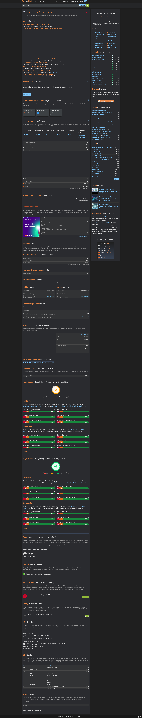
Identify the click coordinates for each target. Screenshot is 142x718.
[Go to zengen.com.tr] (53, 12)
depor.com (95, 70)
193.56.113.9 (95, 162)
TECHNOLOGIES (80, 1)
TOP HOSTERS (56, 1)
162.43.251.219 (96, 153)
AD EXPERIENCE (63, 1)
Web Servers (28, 110)
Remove (97, 226)
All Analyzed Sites (62, 716)
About (78, 716)
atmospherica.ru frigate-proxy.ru (102, 121)
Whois (29, 694)
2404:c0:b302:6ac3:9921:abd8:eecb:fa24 (104, 157)
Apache (28, 113)
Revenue (29, 243)
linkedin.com (111, 41)
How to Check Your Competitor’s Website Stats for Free (108, 206)
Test (87, 616)
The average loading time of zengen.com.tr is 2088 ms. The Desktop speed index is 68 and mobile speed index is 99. (55, 371)
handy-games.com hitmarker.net (102, 125)
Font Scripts (41, 110)
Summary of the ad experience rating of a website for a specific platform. (43, 283)
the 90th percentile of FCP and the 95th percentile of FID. (69, 406)
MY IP (86, 1)
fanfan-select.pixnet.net (99, 82)
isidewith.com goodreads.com (102, 113)
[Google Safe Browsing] (24, 574)
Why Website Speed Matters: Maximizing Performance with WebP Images (108, 191)
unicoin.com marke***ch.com (101, 137)
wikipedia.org (99, 45)
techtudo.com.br (97, 74)
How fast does (38, 368)
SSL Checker (38, 582)
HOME (36, 1)
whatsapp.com (112, 47)
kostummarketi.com (48, 362)
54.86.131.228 (96, 151)
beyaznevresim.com (35, 362)
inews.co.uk (95, 62)
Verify (32, 604)
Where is (36, 325)
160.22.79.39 (96, 174)
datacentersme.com (98, 60)
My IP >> (116, 179)
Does (39, 537)
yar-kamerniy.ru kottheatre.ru (101, 131)
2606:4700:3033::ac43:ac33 (100, 160)
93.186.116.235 (54, 72)
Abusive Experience (34, 303)
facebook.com (99, 34)
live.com (110, 45)
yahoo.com (111, 43)
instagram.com (112, 34)
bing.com (97, 41)
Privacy (73, 716)
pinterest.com (99, 47)
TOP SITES (40, 1)
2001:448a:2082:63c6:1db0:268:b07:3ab (104, 147)
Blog (69, 716)
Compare (83, 5)
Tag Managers (55, 110)
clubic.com (95, 68)
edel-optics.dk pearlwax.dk (100, 135)
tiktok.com (98, 39)
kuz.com (25, 362)
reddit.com (111, 39)
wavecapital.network (98, 56)
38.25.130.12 (95, 168)
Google (32, 564)
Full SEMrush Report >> (83, 236)
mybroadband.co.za (98, 78)
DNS (28, 655)
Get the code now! (105, 241)
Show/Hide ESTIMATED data (103, 217)
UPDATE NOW (105, 16)
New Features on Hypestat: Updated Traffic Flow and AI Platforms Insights (107, 198)
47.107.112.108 (96, 170)
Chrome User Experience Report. (32, 406)
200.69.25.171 (96, 176)
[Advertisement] (56, 44)
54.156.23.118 (96, 164)
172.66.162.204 (96, 155)
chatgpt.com (99, 43)
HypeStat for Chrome (106, 101)
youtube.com (112, 32)
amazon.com (112, 37)
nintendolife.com (97, 66)
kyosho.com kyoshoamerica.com (102, 117)
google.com (98, 32)
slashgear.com (96, 80)
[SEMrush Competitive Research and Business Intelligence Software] (30, 207)
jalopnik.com (95, 76)
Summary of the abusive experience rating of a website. (38, 307)
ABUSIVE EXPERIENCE (71, 1)
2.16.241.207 (96, 166)
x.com (97, 37)
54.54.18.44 (95, 149)
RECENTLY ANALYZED (47, 1)
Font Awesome (43, 113)
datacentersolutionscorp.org (100, 84)
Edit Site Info (27, 94)
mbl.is (93, 64)
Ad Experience (32, 280)
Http (28, 622)
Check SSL (85, 597)
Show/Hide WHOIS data (102, 222)
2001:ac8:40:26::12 (98, 172)
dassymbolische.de (97, 58)
